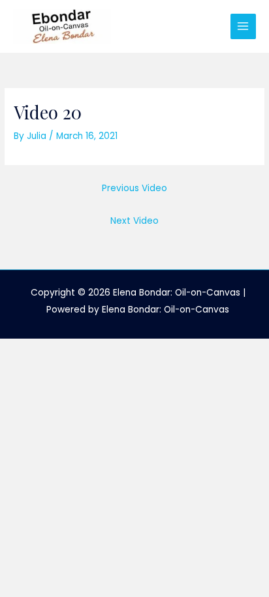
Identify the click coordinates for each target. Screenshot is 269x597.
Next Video (134, 221)
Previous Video (134, 188)
